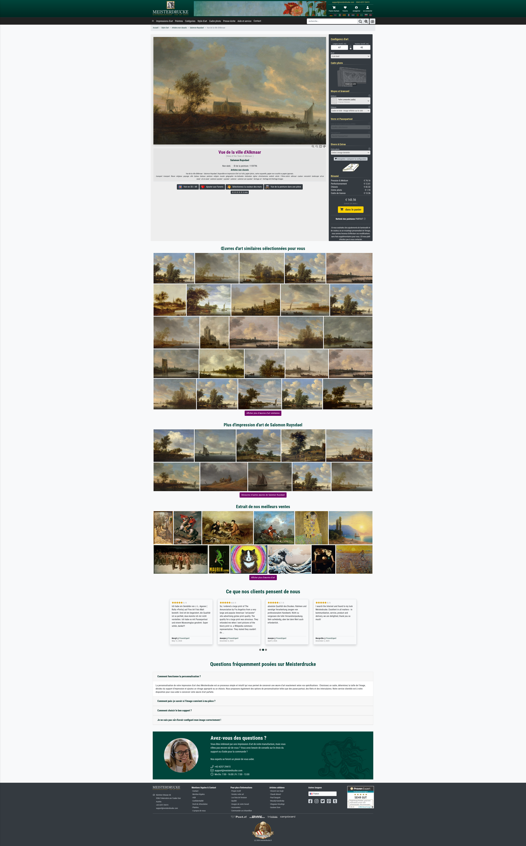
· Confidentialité (198, 801)
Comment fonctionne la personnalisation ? (179, 676)
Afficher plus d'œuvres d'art (263, 577)
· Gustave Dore (274, 807)
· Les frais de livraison (239, 797)
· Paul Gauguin (274, 797)
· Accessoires (235, 807)
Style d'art (202, 21)
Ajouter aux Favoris (214, 186)
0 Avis (245, 192)
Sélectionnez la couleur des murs (246, 186)
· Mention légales (198, 794)
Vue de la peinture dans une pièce (285, 186)
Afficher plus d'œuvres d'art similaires (263, 413)
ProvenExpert (184, 638)
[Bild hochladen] (372, 21)
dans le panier (352, 209)
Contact (257, 21)
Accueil (155, 28)
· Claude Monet (275, 794)
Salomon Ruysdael (197, 28)
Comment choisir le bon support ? (174, 710)
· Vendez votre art (237, 794)
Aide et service (244, 21)
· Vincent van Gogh (276, 791)
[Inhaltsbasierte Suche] (366, 21)
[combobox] (351, 56)
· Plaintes (195, 807)
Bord (332, 53)
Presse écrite (229, 21)
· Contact (195, 791)
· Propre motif (236, 791)
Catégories (190, 21)
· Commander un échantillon (241, 811)
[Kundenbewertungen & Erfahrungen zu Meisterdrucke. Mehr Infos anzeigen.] (360, 797)
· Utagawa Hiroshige (277, 804)
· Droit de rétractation (200, 804)
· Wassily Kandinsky (276, 801)
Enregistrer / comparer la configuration (351, 159)
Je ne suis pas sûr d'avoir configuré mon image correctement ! (189, 720)
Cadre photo (215, 21)
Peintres (179, 21)
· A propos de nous (199, 811)
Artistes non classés (179, 28)
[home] (153, 21)
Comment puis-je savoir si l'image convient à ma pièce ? (186, 701)
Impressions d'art (164, 21)
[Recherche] (360, 21)
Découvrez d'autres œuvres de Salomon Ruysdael (263, 495)
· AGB (194, 797)
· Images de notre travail (240, 804)
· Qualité (234, 801)
